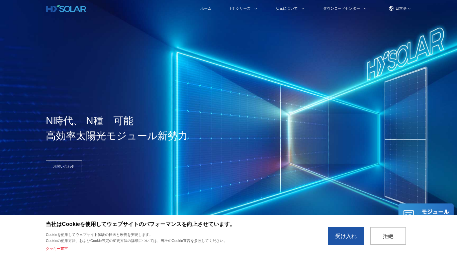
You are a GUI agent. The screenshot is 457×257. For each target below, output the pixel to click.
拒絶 (388, 236)
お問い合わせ (64, 166)
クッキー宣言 (57, 249)
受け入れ (346, 236)
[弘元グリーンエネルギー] (66, 8)
